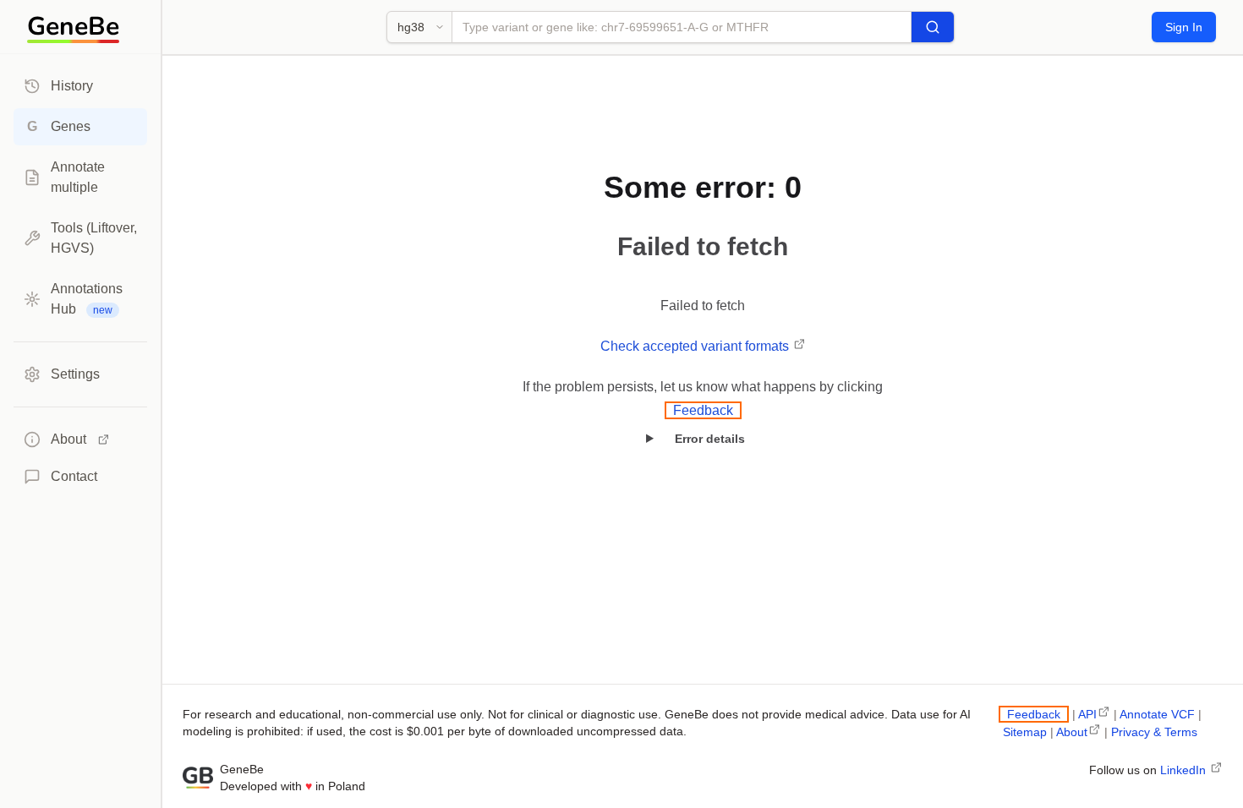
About (1071, 732)
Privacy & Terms (1154, 732)
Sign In (1183, 27)
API (1087, 714)
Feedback (703, 410)
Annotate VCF (1157, 714)
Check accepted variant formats (696, 346)
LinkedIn (1184, 770)
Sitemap (1025, 732)
